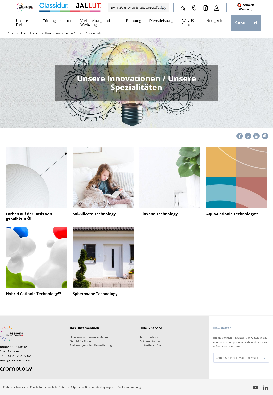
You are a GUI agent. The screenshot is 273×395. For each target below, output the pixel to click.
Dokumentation (149, 341)
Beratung (133, 20)
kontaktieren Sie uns (153, 345)
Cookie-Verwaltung (129, 387)
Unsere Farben (22, 22)
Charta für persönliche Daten (48, 387)
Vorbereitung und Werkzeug (95, 22)
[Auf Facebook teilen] (240, 136)
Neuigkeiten (216, 20)
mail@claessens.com (15, 360)
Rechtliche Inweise (14, 387)
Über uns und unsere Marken (90, 337)
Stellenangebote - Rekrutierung (91, 345)
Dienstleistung (161, 20)
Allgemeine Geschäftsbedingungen (92, 387)
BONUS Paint (187, 22)
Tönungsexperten (57, 20)
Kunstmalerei (246, 22)
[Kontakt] (265, 136)
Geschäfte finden (81, 341)
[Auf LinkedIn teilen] (256, 136)
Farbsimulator (148, 337)
